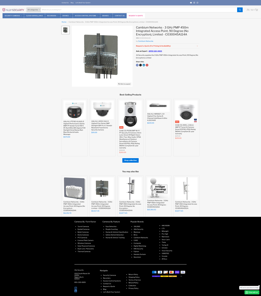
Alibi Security (138, 229)
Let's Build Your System (83, 2)
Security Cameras (109, 275)
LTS (163, 228)
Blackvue (137, 232)
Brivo (135, 235)
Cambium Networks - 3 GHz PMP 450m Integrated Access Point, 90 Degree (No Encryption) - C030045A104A (74, 206)
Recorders (107, 278)
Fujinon (136, 251)
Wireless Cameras (84, 243)
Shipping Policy (134, 277)
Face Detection (111, 226)
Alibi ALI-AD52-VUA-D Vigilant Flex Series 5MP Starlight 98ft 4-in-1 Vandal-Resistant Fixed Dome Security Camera (101, 125)
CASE (136, 240)
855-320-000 (79, 282)
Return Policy (133, 274)
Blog (72, 2)
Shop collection (130, 160)
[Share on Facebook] (137, 65)
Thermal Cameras (84, 251)
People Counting (112, 229)
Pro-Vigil (165, 234)
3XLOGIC (137, 226)
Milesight (165, 231)
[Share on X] (140, 65)
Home (64, 22)
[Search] (240, 9)
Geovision (137, 257)
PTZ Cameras (82, 238)
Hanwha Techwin (140, 254)
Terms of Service (135, 280)
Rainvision (165, 237)
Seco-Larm (166, 239)
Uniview (165, 248)
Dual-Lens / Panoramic (86, 249)
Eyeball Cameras (84, 229)
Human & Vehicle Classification (117, 232)
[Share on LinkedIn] (144, 65)
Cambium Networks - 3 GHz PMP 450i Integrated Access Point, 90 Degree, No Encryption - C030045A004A (130, 206)
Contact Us (65, 2)
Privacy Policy (133, 288)
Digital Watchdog (140, 246)
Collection (132, 286)
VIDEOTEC (165, 253)
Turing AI (165, 245)
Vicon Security (167, 251)
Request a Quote (109, 286)
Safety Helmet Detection (115, 235)
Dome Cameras (83, 235)
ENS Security (138, 249)
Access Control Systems (112, 281)
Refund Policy (133, 283)
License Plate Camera (85, 240)
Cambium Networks (145, 41)
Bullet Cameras (83, 232)
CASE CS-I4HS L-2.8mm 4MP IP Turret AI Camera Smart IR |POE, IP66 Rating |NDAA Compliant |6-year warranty (185, 129)
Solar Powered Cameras (86, 246)
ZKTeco (164, 259)
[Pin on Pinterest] (147, 65)
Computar (137, 243)
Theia (164, 242)
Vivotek (164, 256)
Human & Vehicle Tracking (115, 238)
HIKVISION (166, 226)
